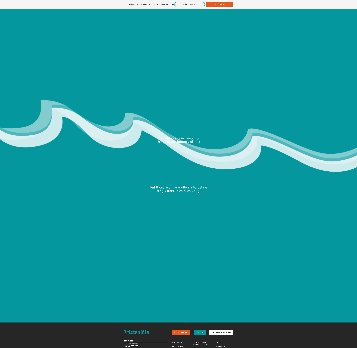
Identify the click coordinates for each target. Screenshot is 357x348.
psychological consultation (200, 343)
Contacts (166, 4)
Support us (219, 4)
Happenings (146, 4)
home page (192, 191)
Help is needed (189, 4)
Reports (156, 4)
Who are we (133, 4)
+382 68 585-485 (131, 346)
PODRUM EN (220, 342)
